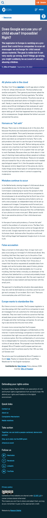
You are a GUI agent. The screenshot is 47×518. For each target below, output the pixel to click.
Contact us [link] (6, 409)
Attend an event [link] (8, 443)
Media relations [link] (7, 420)
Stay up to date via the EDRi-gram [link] (14, 439)
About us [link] (5, 413)
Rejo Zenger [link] (22, 366)
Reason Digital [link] (15, 510)
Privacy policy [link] (7, 487)
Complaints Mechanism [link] (10, 417)
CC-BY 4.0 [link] (37, 496)
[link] (43, 16)
